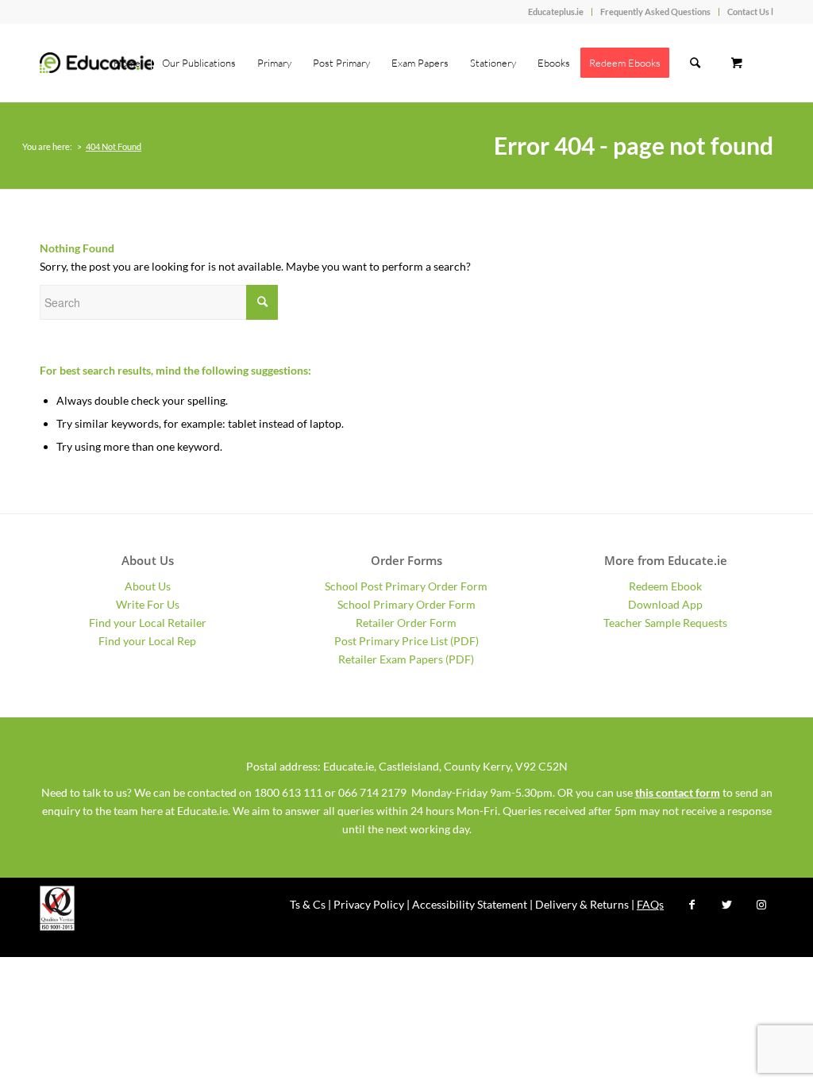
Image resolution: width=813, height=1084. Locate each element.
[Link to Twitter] (726, 905)
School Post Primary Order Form (406, 586)
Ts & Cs (308, 904)
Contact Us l (750, 11)
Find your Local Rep (147, 641)
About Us (148, 586)
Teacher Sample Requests (665, 622)
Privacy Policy (368, 904)
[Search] (695, 62)
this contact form (677, 792)
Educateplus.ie (556, 11)
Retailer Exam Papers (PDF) (406, 659)
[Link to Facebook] (691, 905)
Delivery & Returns (582, 904)
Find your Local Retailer (147, 622)
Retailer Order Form (406, 622)
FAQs (650, 904)
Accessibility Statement (469, 904)
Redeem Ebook (665, 586)
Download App (665, 604)
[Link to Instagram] (761, 905)
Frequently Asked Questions (655, 11)
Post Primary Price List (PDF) (406, 641)
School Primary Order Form (406, 604)
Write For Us (147, 604)
